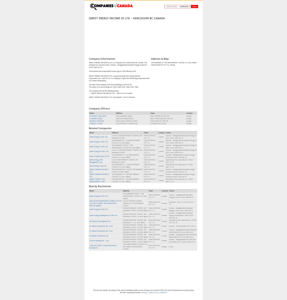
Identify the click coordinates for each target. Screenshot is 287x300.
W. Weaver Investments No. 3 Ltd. (101, 231)
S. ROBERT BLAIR (95, 118)
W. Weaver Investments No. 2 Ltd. (101, 226)
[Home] (111, 10)
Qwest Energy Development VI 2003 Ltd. (103, 215)
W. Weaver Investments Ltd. (99, 236)
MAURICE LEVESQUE (96, 121)
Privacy (144, 292)
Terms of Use (153, 292)
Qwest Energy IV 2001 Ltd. (98, 142)
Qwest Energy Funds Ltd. (98, 166)
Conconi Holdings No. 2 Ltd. (99, 241)
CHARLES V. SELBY (96, 123)
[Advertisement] (143, 37)
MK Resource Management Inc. (100, 221)
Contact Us (163, 292)
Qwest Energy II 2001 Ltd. (98, 137)
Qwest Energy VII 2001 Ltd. (99, 151)
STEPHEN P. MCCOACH (97, 116)
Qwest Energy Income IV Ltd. (99, 156)
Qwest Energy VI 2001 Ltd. (98, 146)
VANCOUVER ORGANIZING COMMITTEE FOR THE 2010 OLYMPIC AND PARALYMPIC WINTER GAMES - (105, 203)
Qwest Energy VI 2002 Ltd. (98, 209)
